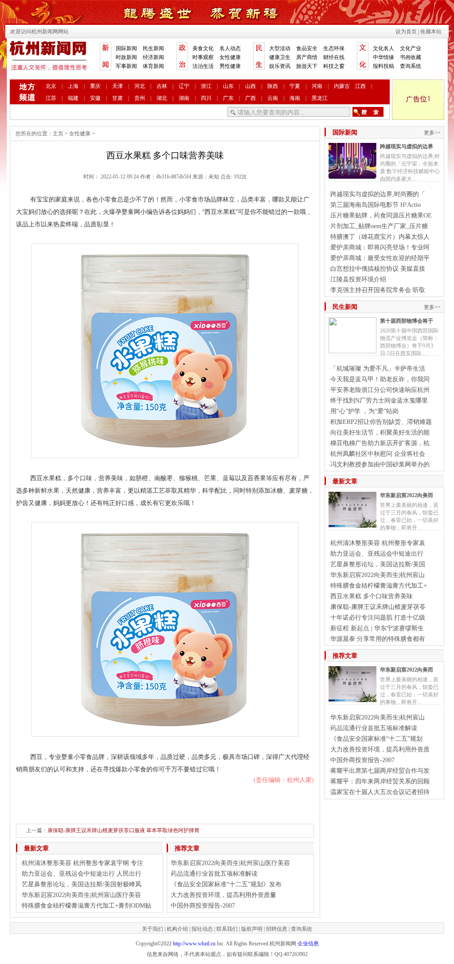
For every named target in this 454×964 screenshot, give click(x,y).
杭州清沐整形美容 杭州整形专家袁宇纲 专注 (82, 863)
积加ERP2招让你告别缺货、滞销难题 (381, 422)
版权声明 (251, 929)
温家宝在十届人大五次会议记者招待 (380, 792)
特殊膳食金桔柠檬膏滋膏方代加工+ (378, 585)
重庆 (95, 86)
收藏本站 (431, 31)
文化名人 (383, 48)
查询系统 (410, 66)
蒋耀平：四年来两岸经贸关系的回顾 (380, 781)
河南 (317, 86)
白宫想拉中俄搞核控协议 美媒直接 (377, 268)
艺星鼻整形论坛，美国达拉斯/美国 (377, 564)
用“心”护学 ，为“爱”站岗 (364, 411)
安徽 (95, 98)
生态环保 (333, 48)
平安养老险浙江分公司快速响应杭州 (380, 390)
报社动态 (202, 929)
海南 (295, 98)
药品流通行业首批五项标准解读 (214, 873)
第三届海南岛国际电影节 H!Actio (375, 204)
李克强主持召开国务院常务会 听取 (377, 290)
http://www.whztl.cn (194, 943)
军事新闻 (126, 66)
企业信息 (308, 943)
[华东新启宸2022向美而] (352, 524)
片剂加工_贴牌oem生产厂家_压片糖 (379, 226)
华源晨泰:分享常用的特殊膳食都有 (377, 639)
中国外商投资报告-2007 (203, 905)
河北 (139, 86)
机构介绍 (177, 929)
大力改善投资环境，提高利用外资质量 (223, 895)
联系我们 (227, 929)
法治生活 (203, 66)
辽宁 (184, 86)
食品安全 (306, 48)
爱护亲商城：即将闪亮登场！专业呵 (380, 247)
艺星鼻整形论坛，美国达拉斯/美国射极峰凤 (81, 884)
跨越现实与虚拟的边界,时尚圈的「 (377, 194)
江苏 (51, 98)
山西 (250, 86)
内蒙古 (342, 86)
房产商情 (306, 57)
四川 (206, 98)
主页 (58, 133)
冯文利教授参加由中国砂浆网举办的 (380, 464)
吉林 (162, 86)
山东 (228, 86)
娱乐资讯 (279, 66)
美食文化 (203, 48)
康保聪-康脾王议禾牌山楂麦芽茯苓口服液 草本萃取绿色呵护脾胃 (123, 830)
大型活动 (279, 48)
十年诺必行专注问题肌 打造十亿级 (377, 617)
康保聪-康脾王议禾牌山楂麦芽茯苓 (378, 607)
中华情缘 (383, 57)
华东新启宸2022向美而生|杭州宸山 (377, 575)
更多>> (432, 133)
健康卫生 (279, 57)
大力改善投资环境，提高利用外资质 (380, 749)
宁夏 (295, 86)
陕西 (272, 86)
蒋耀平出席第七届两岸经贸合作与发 (380, 770)
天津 (117, 86)
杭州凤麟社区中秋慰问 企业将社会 (377, 453)
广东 (228, 98)
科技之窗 (333, 66)
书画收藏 (410, 57)
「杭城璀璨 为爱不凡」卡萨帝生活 (377, 368)
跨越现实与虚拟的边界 (406, 146)
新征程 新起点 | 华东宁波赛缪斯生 (377, 628)
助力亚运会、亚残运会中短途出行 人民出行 (81, 873)
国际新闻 (126, 48)
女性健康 (230, 57)
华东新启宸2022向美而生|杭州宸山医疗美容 (81, 895)
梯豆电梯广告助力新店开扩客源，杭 (380, 443)
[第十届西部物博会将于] (352, 350)
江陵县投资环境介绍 (358, 279)
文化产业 (410, 48)
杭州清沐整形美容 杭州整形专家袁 (377, 543)
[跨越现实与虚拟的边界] (352, 175)
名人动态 (230, 48)
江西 (360, 86)
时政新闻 (126, 57)
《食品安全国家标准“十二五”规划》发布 (226, 884)
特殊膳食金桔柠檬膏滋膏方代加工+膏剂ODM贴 (86, 905)
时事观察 (203, 57)
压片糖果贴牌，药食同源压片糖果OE (381, 215)
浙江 (206, 86)
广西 (250, 98)
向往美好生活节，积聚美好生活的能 (380, 432)
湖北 (162, 98)
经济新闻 (153, 57)
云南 (272, 98)
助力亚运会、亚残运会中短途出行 (376, 553)
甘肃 (117, 98)
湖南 (184, 98)
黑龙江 (320, 98)
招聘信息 (276, 929)
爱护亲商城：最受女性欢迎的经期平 (380, 258)
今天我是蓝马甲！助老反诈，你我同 (380, 379)
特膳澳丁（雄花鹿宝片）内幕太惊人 (380, 236)
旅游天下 (306, 66)
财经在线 (333, 57)
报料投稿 (383, 66)
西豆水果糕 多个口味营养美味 (371, 596)
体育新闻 (153, 66)
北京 (51, 86)
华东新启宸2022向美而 (406, 495)
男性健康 (230, 66)
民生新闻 (153, 48)
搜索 (368, 112)
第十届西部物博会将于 (406, 321)
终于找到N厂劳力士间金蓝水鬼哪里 (379, 400)
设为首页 (406, 31)
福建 (73, 98)
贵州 (139, 98)
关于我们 (152, 929)
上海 (73, 86)
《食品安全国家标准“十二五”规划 (376, 738)
